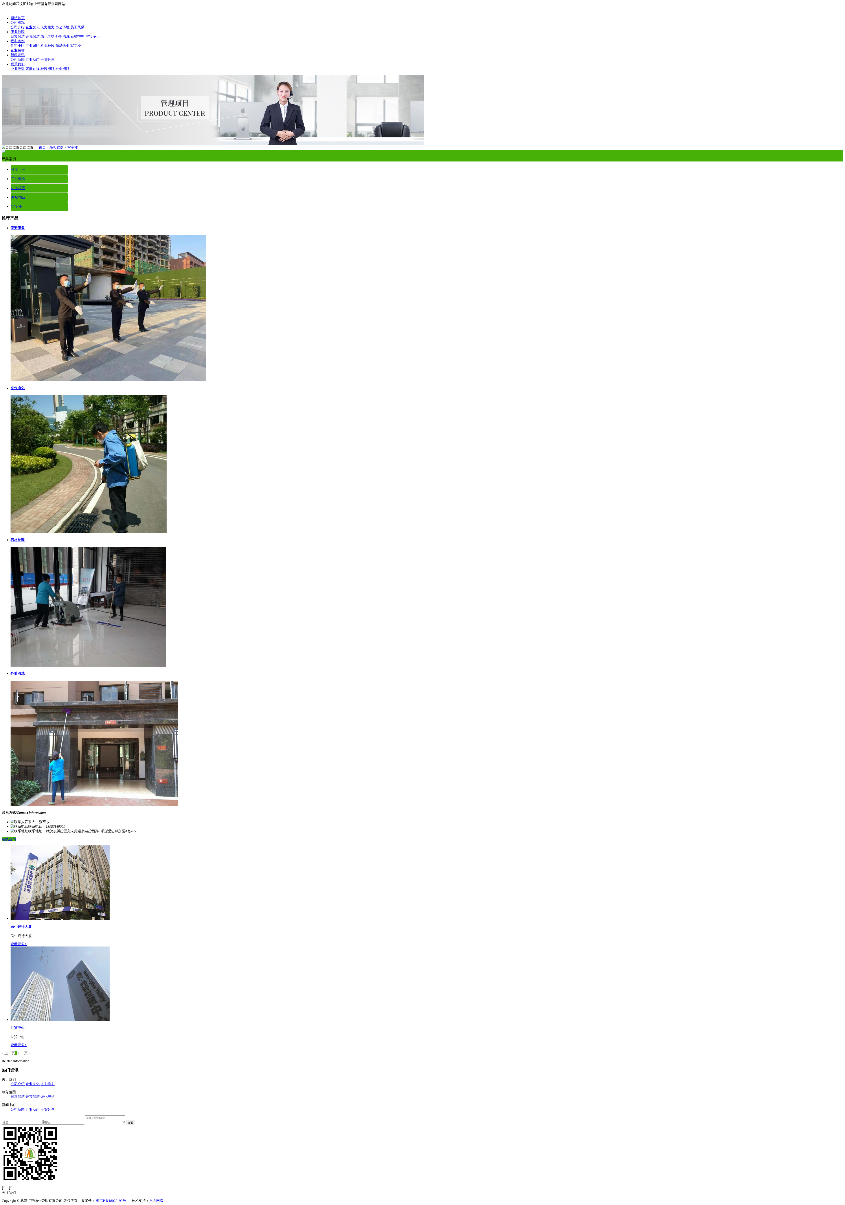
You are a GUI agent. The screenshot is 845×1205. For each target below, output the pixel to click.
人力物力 (47, 27)
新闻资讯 (18, 55)
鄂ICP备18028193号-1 (112, 1201)
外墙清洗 (62, 36)
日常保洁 (18, 36)
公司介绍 (18, 27)
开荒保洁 (33, 36)
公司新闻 (18, 59)
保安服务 (18, 228)
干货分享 (47, 59)
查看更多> (19, 944)
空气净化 (92, 36)
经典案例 (18, 41)
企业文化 (33, 27)
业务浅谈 (18, 69)
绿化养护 (47, 36)
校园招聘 (47, 69)
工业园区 (33, 46)
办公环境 (62, 27)
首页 (42, 147)
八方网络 (156, 1201)
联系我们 (18, 64)
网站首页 (18, 18)
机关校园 (47, 46)
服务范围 (18, 32)
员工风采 (77, 27)
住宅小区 (18, 46)
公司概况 (18, 22)
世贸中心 (18, 1027)
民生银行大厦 (21, 926)
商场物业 (62, 46)
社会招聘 (62, 69)
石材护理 (77, 36)
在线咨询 (9, 839)
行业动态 (33, 59)
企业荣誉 (18, 50)
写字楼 (75, 46)
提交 (130, 1122)
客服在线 (33, 69)
